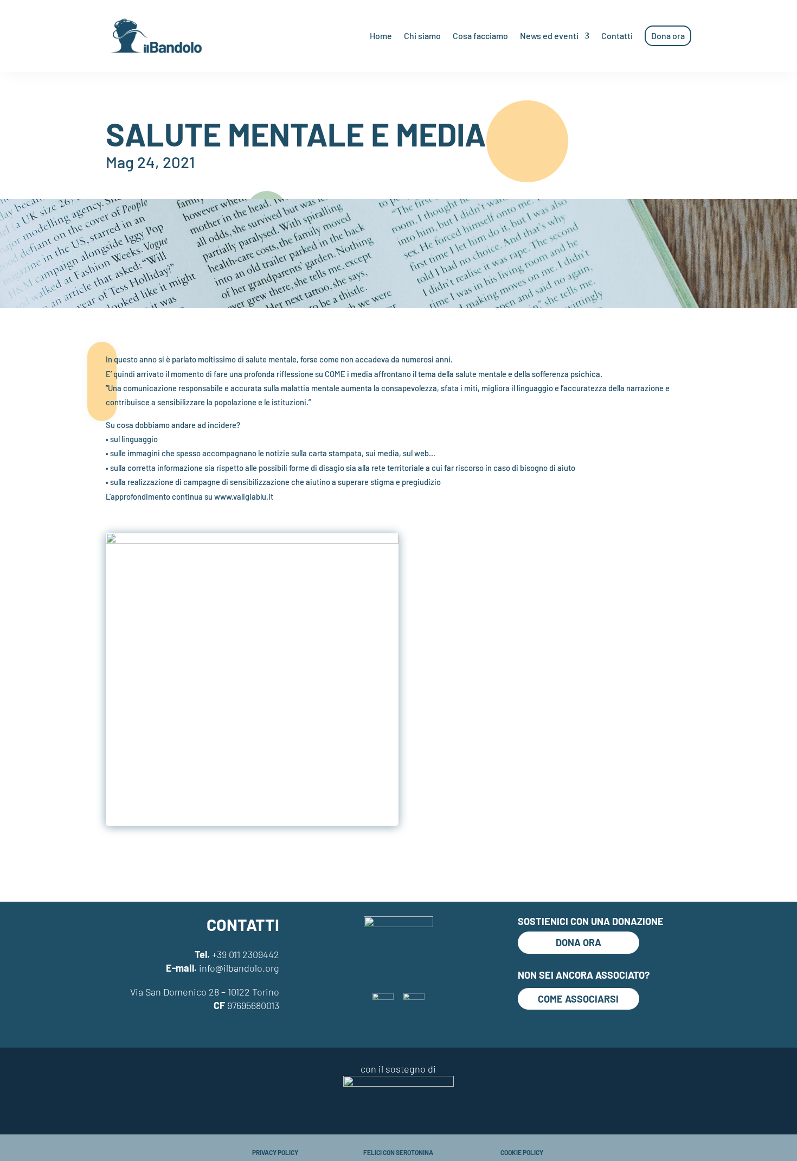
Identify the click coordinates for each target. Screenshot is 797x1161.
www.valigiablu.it (243, 496)
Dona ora (668, 35)
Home (381, 35)
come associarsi (578, 999)
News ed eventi (549, 35)
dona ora (578, 942)
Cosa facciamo (480, 35)
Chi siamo (422, 35)
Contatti (617, 35)
